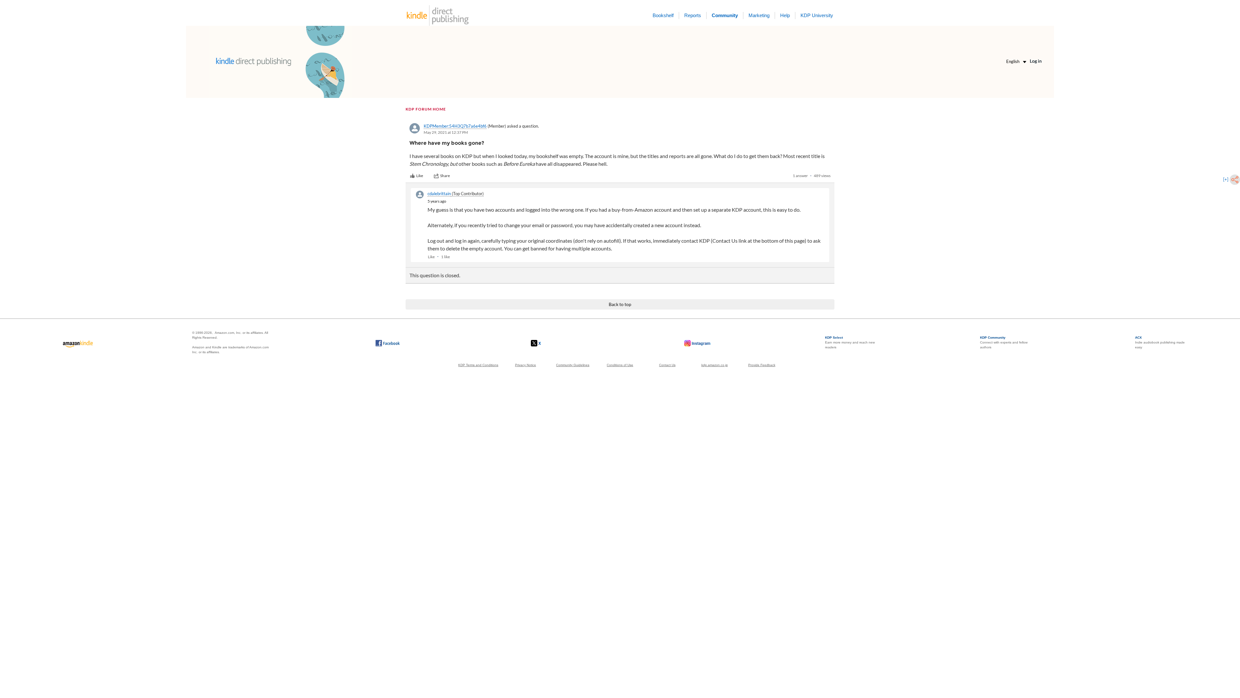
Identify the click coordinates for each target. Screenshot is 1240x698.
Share (445, 175)
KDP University (817, 15)
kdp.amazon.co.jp (714, 365)
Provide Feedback (761, 365)
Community (725, 15)
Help (785, 15)
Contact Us (667, 365)
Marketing (759, 15)
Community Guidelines (572, 365)
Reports (692, 15)
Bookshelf (663, 15)
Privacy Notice (525, 365)
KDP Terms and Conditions (478, 365)
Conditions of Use (620, 365)
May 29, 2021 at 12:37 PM (446, 132)
